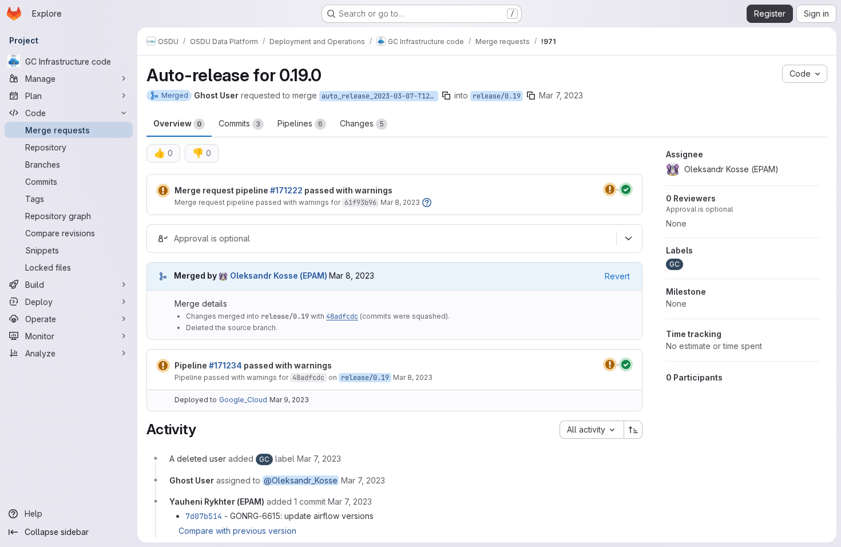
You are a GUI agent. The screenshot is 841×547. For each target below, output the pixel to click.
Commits (239, 123)
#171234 (225, 365)
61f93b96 (360, 202)
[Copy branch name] (446, 95)
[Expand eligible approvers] (628, 238)
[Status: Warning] (163, 190)
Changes (362, 123)
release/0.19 (497, 96)
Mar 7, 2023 (561, 95)
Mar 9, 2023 (289, 399)
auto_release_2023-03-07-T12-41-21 (380, 96)
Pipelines (300, 123)
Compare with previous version (237, 531)
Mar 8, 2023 (400, 202)
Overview (177, 123)
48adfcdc (342, 316)
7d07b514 (203, 516)
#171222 (286, 190)
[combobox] (592, 430)
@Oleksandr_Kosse (301, 480)
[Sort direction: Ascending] (633, 430)
